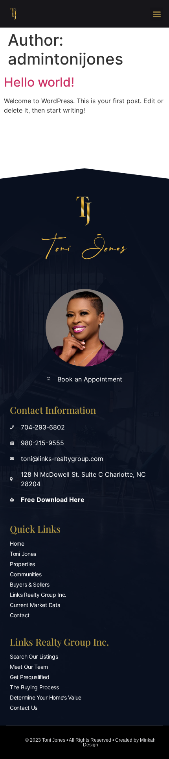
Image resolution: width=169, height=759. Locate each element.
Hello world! (39, 82)
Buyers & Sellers (29, 584)
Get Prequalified (29, 677)
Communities (26, 574)
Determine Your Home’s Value (45, 697)
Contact (19, 615)
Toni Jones (23, 554)
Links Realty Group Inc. (38, 594)
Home (17, 543)
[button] (156, 13)
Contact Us (23, 707)
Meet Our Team (29, 667)
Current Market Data (35, 605)
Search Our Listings (34, 656)
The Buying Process (34, 687)
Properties (22, 564)
